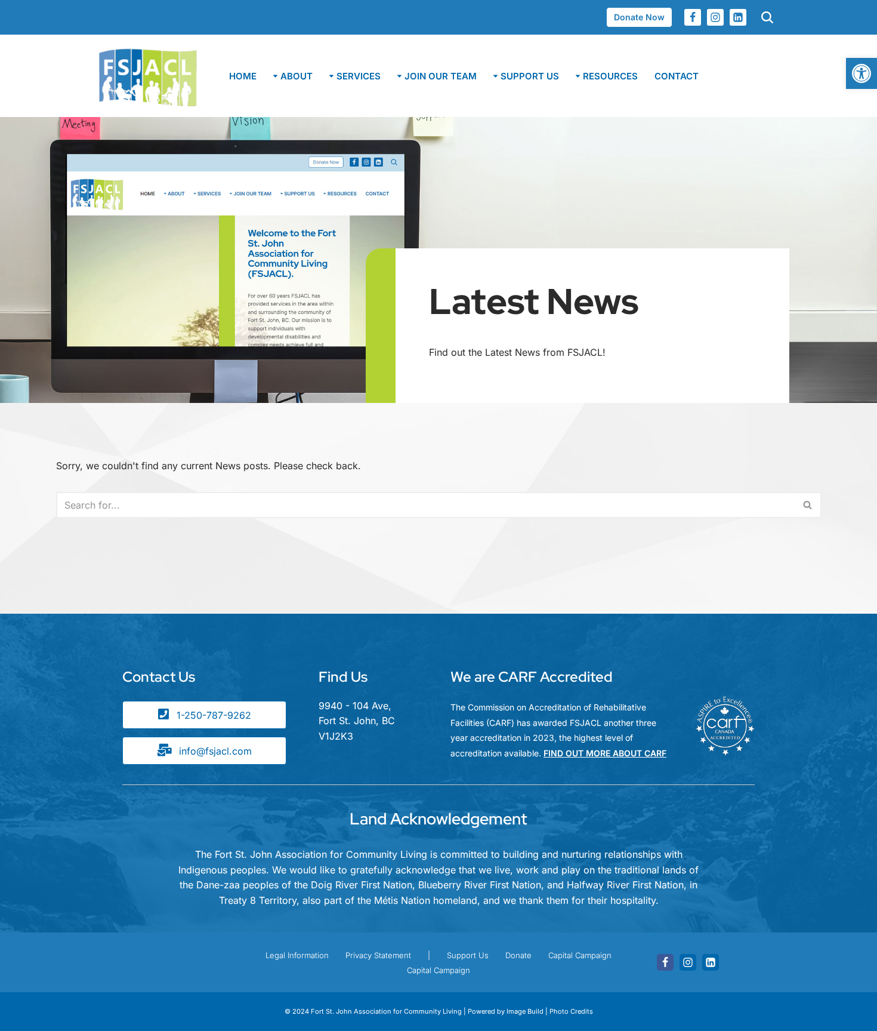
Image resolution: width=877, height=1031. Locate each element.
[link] (861, 73)
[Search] (808, 505)
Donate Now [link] (639, 17)
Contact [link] (676, 76)
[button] (275, 76)
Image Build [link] (526, 1011)
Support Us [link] (468, 955)
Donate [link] (518, 955)
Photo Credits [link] (571, 1011)
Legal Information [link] (297, 955)
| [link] (429, 955)
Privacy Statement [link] (378, 955)
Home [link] (243, 76)
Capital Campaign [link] (580, 955)
